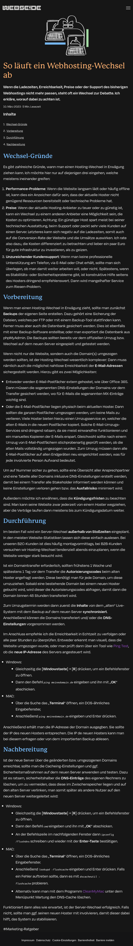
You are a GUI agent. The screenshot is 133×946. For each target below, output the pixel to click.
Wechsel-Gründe (16, 124)
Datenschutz (43, 940)
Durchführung (15, 137)
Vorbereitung (15, 130)
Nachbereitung (16, 144)
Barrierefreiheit (86, 940)
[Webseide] (22, 8)
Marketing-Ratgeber (22, 928)
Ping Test (120, 645)
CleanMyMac (93, 891)
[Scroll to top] (127, 936)
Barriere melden (105, 940)
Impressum (27, 940)
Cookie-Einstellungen (64, 940)
